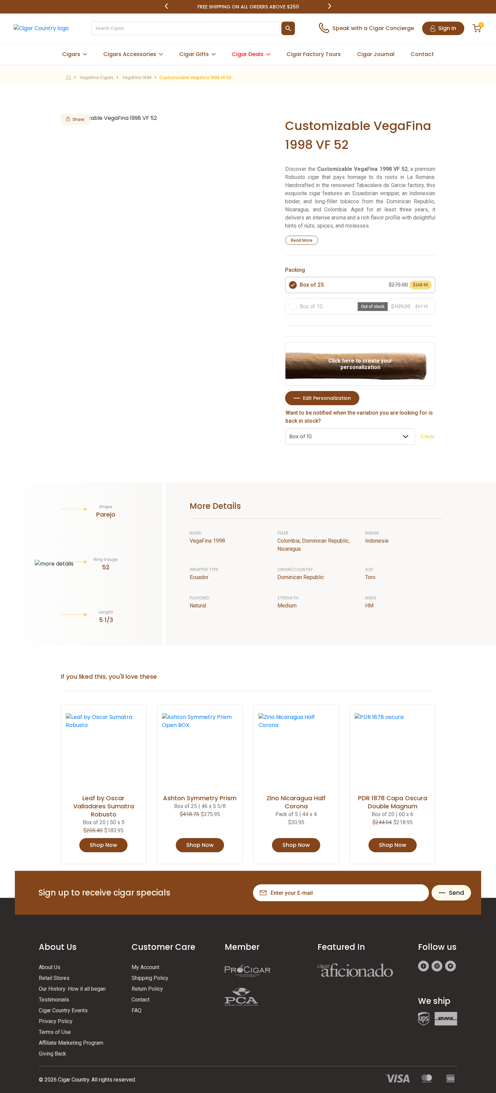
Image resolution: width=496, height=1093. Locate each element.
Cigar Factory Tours (313, 54)
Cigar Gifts (194, 54)
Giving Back (52, 1053)
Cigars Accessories (129, 54)
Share (78, 119)
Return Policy (147, 989)
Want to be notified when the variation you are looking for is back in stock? (359, 417)
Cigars (71, 54)
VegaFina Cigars (96, 77)
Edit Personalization (327, 398)
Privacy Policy (56, 1021)
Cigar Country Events (63, 1010)
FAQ (136, 1010)
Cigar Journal (375, 54)
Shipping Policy (150, 978)
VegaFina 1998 (136, 77)
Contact (422, 54)
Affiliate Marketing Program (71, 1043)
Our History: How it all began (72, 989)
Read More (301, 240)
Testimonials (54, 999)
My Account (145, 967)
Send (456, 892)
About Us (49, 967)
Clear (427, 436)
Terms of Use (55, 1032)
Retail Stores (54, 978)
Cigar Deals (248, 54)
